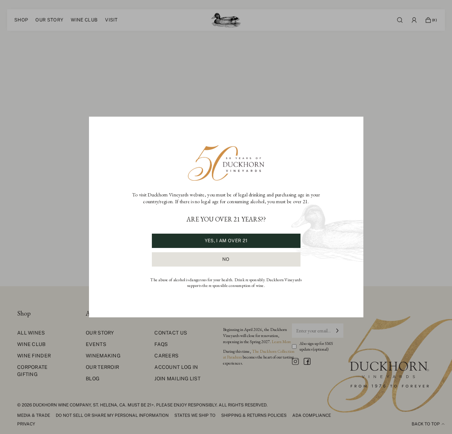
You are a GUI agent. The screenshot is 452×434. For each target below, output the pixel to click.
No (226, 259)
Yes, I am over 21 (226, 240)
